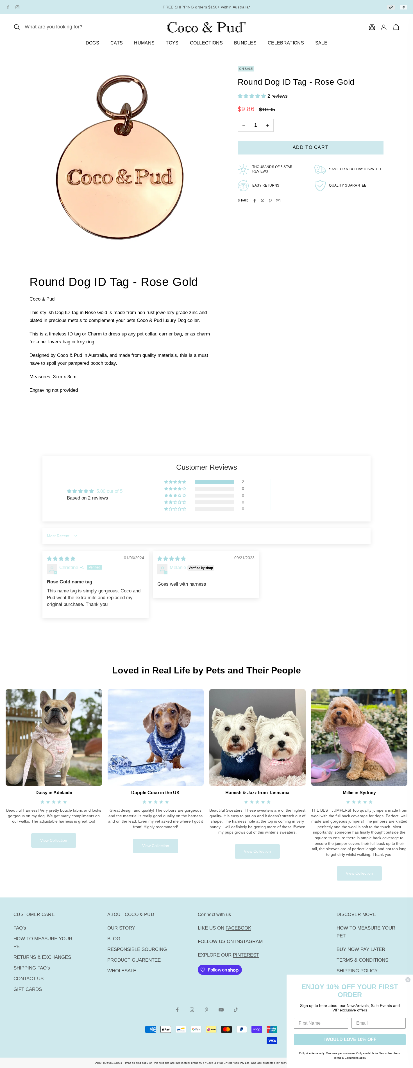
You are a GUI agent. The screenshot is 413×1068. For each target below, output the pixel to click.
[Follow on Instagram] (192, 1010)
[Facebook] (8, 7)
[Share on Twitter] (262, 200)
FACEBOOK (238, 928)
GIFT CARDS (27, 989)
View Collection (53, 840)
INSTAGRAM (249, 941)
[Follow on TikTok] (236, 1010)
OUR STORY (121, 928)
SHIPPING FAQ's (31, 968)
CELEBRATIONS (286, 43)
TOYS (172, 43)
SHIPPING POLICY (357, 970)
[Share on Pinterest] (270, 200)
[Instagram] (17, 7)
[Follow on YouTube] (221, 1010)
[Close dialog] (408, 979)
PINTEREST (246, 955)
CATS (116, 43)
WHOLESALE (121, 970)
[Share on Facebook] (254, 200)
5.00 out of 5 (109, 491)
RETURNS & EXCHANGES (42, 957)
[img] (61, 558)
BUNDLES (245, 43)
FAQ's (19, 928)
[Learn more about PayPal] (403, 7)
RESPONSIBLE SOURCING (137, 949)
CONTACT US (28, 978)
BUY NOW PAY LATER (361, 949)
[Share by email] (278, 200)
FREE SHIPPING (178, 4)
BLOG (113, 938)
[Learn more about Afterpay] (391, 7)
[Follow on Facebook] (177, 1010)
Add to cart (311, 147)
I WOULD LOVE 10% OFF (349, 1039)
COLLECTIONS (206, 43)
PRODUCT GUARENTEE (134, 960)
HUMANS (144, 43)
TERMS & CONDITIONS (362, 960)
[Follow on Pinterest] (206, 1010)
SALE (321, 43)
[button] (252, 96)
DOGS (92, 43)
